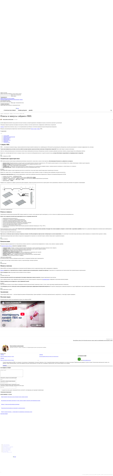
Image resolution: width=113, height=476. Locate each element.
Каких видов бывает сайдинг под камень (7, 360)
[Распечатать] (26, 333)
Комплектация (6, 138)
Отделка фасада (6, 113)
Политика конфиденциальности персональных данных (11, 99)
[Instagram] (10, 349)
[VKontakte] (14, 349)
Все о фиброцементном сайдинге (7, 427)
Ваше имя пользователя (16, 94)
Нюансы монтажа (7, 139)
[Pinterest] (14, 333)
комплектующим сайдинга (6, 245)
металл (32, 128)
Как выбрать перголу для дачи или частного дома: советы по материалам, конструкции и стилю (93, 340)
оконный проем (46, 279)
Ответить (5, 365)
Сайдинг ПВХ (6, 135)
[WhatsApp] (18, 333)
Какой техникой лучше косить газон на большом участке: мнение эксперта (14, 396)
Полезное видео (7, 142)
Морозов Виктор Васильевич (8, 119)
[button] (111, 110)
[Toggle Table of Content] (1, 133)
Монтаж (2, 270)
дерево (38, 128)
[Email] (22, 333)
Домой (1, 113)
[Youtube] (16, 349)
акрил (35, 128)
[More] (39, 333)
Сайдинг (11, 113)
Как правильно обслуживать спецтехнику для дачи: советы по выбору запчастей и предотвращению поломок (20, 400)
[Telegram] (30, 333)
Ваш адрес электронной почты (17, 102)
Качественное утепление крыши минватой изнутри (10, 436)
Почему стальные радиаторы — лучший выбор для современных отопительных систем (16, 411)
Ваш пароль (13, 96)
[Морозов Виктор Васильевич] (1, 119)
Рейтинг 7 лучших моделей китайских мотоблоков (10, 404)
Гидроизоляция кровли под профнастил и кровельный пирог (12, 424)
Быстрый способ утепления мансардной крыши (9, 432)
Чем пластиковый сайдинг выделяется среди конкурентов (48, 356)
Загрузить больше (4, 413)
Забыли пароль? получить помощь (7, 98)
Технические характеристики (9, 136)
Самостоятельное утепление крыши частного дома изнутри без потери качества (15, 439)
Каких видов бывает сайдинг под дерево (7, 356)
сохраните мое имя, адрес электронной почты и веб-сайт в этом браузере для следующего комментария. (23, 390)
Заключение (6, 140)
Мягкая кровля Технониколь (6, 420)
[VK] (35, 333)
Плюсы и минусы (7, 137)
